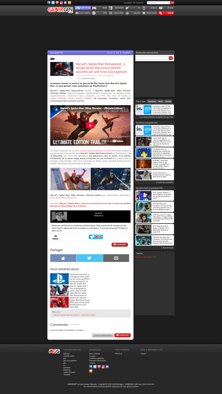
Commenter (121, 244)
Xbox (105, 8)
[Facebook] (48, 2)
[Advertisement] (154, 80)
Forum (170, 13)
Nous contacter (94, 354)
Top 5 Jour (140, 101)
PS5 (52, 59)
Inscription (128, 3)
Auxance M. (110, 75)
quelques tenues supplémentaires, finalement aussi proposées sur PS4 (90, 94)
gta (64, 363)
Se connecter (138, 3)
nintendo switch (69, 356)
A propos (92, 356)
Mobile (154, 8)
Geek (105, 13)
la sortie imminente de (94, 150)
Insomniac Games (88, 315)
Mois (161, 101)
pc (64, 365)
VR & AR (170, 8)
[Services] (69, 2)
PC (139, 8)
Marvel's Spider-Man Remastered (66, 315)
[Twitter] (53, 2)
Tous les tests (168, 248)
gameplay (66, 367)
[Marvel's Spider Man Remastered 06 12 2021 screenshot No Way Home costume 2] (111, 189)
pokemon (66, 370)
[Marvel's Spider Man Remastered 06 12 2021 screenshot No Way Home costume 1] (70, 189)
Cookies (92, 363)
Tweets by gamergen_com (145, 257)
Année (168, 101)
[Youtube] (57, 2)
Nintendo (119, 8)
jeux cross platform (70, 361)
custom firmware (69, 372)
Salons (137, 13)
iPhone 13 (118, 354)
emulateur (67, 374)
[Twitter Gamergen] (96, 238)
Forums (143, 354)
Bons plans (152, 13)
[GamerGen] (60, 10)
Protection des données (97, 361)
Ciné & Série (118, 13)
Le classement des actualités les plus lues (157, 117)
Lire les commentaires (103, 335)
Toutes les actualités (165, 182)
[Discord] (65, 2)
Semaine (152, 101)
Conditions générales (96, 358)
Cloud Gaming (84, 13)
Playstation (85, 8)
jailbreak (66, 354)
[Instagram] (61, 2)
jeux (64, 358)
